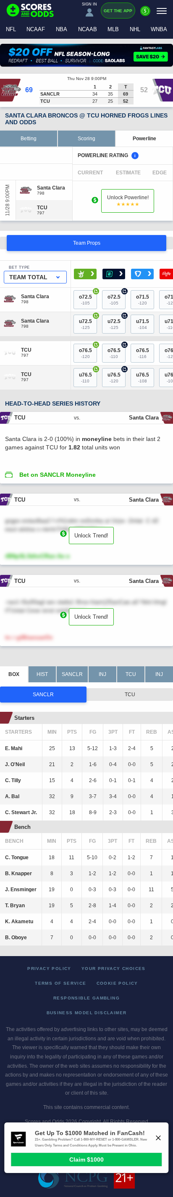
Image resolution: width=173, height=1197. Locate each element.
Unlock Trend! (91, 535)
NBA (61, 29)
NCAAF (35, 29)
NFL (11, 29)
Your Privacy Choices (113, 968)
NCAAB (87, 29)
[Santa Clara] (51, 187)
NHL (135, 29)
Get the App (118, 10)
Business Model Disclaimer (87, 1012)
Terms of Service (60, 983)
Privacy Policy (49, 968)
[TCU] (42, 207)
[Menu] (161, 10)
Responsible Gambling (86, 998)
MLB (113, 29)
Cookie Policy (117, 983)
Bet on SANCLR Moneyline (57, 474)
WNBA (159, 29)
